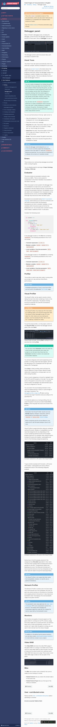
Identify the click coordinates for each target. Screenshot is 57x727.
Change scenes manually (9, 116)
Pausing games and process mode (11, 121)
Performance (5, 57)
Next (50, 686)
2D (3, 30)
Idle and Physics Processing (10, 100)
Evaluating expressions (9, 114)
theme (39, 723)
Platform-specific (6, 61)
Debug (5, 84)
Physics (4, 59)
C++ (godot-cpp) (7, 75)
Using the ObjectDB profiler (10, 95)
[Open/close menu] (1, 21)
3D (3, 32)
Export (3, 41)
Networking (5, 55)
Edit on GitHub (49, 6)
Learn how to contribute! (47, 8)
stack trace (35, 69)
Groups (5, 102)
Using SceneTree (8, 130)
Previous (28, 686)
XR (3, 141)
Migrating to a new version (8, 28)
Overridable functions (8, 107)
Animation (4, 34)
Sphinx (32, 723)
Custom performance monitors (11, 98)
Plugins (4, 63)
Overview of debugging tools (11, 87)
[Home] (25, 4)
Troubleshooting (6, 23)
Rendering (4, 66)
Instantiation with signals (9, 118)
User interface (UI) (6, 139)
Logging (6, 134)
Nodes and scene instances (10, 105)
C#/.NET (5, 73)
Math (3, 50)
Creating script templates (9, 111)
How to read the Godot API (10, 82)
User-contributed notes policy (41, 695)
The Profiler (7, 93)
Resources (6, 125)
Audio (3, 39)
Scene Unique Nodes (8, 132)
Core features (6, 80)
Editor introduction (6, 25)
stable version (33, 24)
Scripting (4, 68)
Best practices (5, 21)
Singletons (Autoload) (9, 128)
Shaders (4, 137)
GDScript (5, 70)
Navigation (4, 52)
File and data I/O (6, 43)
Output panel (7, 89)
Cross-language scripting (9, 109)
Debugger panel (8, 91)
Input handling (5, 48)
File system (6, 123)
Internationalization (6, 46)
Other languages (6, 77)
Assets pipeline (5, 37)
